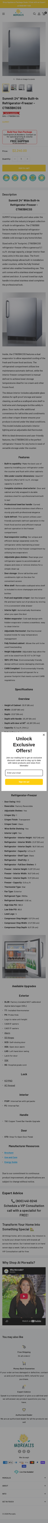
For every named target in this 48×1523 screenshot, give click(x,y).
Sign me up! (24, 782)
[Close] (44, 735)
